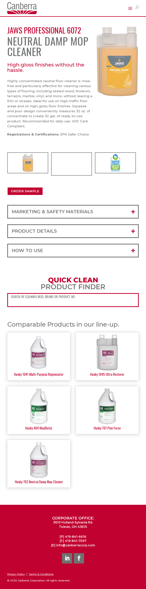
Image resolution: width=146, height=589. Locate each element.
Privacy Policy (16, 574)
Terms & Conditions (41, 574)
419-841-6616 (75, 537)
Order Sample (25, 191)
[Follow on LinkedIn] (67, 558)
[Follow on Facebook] (79, 558)
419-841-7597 (75, 541)
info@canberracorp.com (75, 545)
